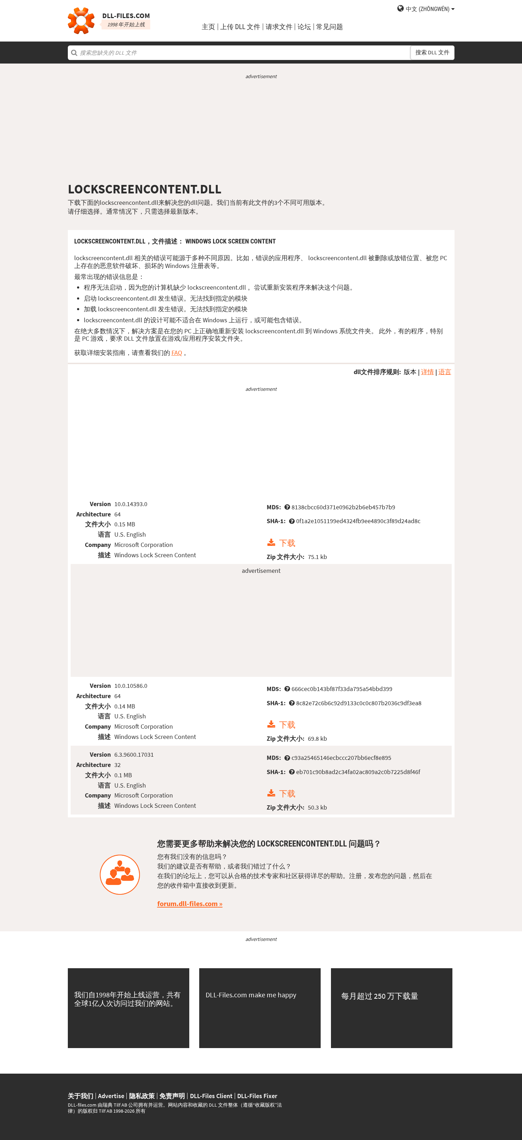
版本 (410, 372)
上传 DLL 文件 (240, 26)
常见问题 (329, 26)
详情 (427, 372)
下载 (287, 543)
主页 (208, 26)
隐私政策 (142, 1096)
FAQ (177, 353)
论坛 (304, 26)
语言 (445, 372)
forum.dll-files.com (187, 903)
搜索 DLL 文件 (432, 52)
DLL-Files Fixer (257, 1096)
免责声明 (172, 1096)
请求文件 (279, 26)
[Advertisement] (261, 130)
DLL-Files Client (211, 1096)
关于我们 (80, 1096)
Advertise (111, 1096)
